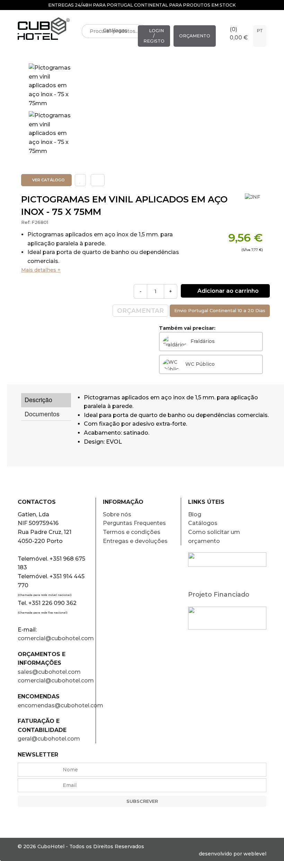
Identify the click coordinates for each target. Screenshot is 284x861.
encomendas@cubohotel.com (57, 705)
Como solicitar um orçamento (214, 536)
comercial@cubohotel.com (56, 638)
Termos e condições (131, 532)
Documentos (42, 413)
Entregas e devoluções (135, 541)
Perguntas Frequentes (134, 523)
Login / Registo (154, 36)
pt (260, 30)
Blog (194, 514)
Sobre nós (117, 514)
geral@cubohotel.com (49, 738)
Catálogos (115, 30)
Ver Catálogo (48, 180)
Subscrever (142, 801)
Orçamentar (140, 310)
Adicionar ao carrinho (227, 291)
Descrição (38, 399)
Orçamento (194, 35)
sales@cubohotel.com (49, 672)
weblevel (254, 854)
